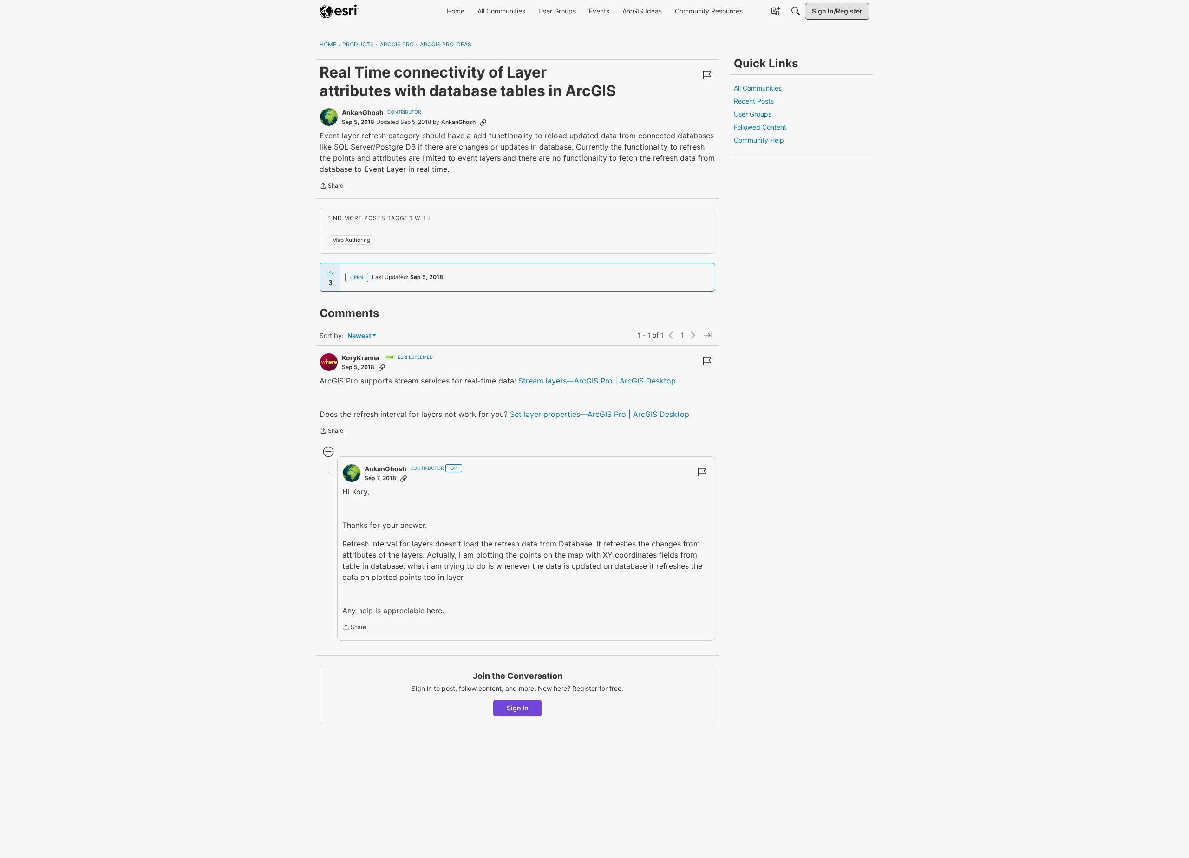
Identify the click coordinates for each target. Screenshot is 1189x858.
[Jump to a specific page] (707, 335)
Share (331, 186)
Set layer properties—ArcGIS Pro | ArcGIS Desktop (599, 414)
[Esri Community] (339, 11)
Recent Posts (754, 101)
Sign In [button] (518, 708)
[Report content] (707, 75)
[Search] (795, 11)
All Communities (758, 88)
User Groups (752, 114)
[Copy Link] (483, 122)
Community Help (759, 140)
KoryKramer (361, 358)
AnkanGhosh (363, 113)
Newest (359, 336)
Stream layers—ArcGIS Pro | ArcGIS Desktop (597, 380)
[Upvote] (330, 273)
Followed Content (760, 127)
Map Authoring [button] (351, 239)
